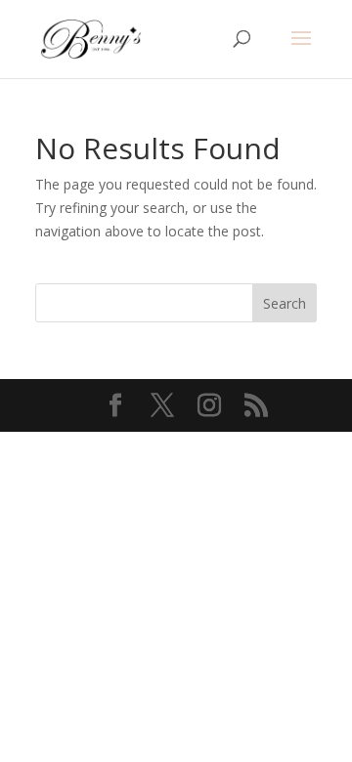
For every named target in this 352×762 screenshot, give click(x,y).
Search (284, 303)
